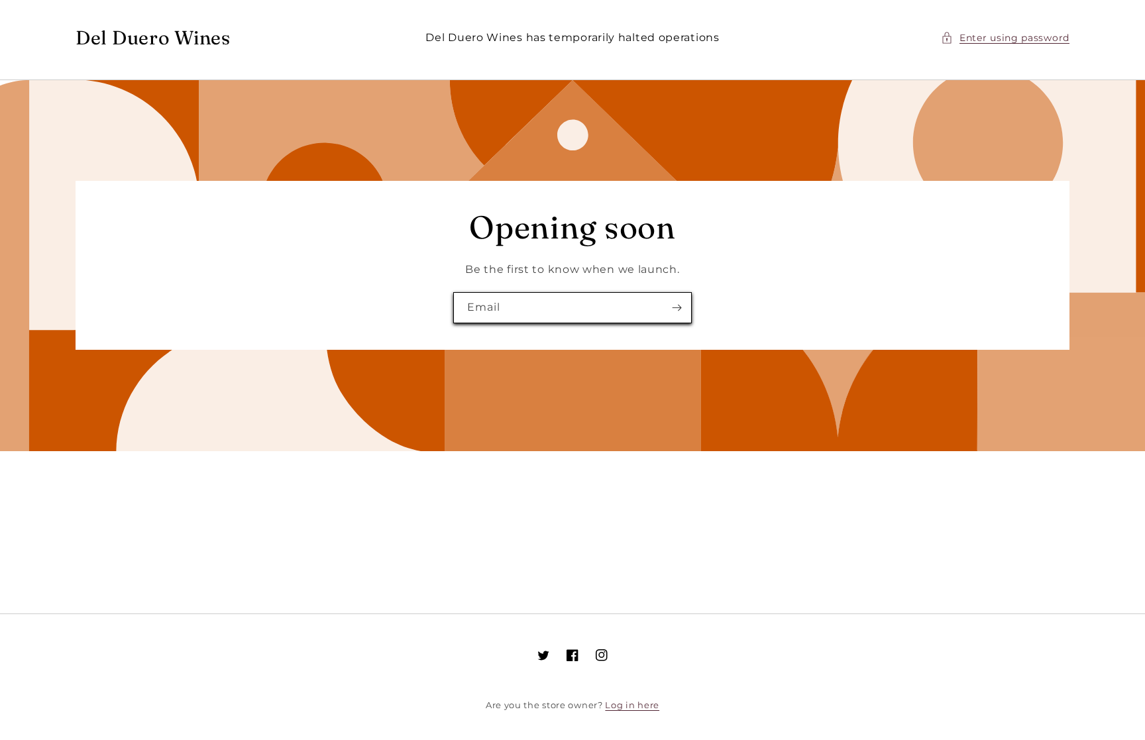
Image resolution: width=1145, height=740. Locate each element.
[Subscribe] (676, 307)
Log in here (632, 705)
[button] (1005, 38)
